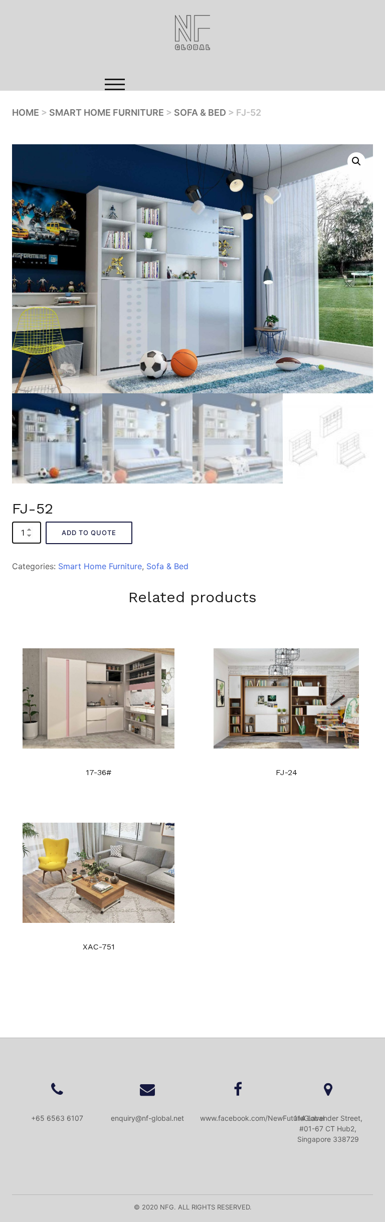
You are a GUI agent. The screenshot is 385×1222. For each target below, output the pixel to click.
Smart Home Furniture (106, 112)
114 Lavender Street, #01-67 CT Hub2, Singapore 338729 (328, 1128)
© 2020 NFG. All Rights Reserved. (193, 1207)
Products (162, 157)
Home (157, 138)
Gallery (158, 176)
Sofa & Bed (200, 112)
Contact (160, 195)
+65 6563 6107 (57, 1118)
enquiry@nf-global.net (147, 1118)
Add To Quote (89, 533)
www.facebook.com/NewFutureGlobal (262, 1118)
